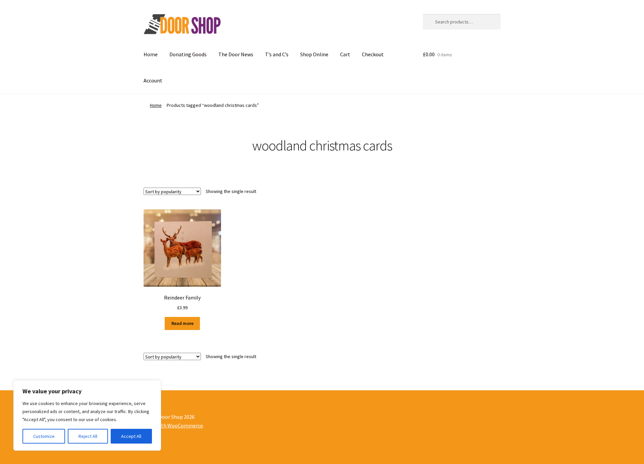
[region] (87, 415)
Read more (182, 323)
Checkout (373, 54)
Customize (44, 436)
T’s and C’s (276, 54)
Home (151, 54)
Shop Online (314, 54)
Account (153, 80)
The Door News (235, 54)
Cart (345, 54)
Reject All (87, 436)
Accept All (131, 436)
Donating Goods (188, 54)
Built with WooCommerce (173, 425)
